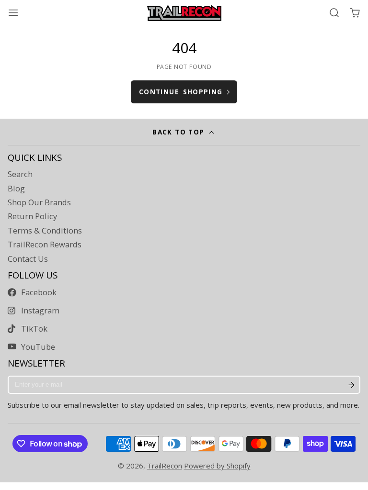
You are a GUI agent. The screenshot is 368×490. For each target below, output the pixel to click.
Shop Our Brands (39, 202)
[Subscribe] (351, 385)
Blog (16, 188)
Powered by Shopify (217, 465)
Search (20, 174)
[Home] (184, 13)
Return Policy (32, 216)
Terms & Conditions (45, 230)
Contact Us (28, 259)
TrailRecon (164, 465)
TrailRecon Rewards (44, 244)
